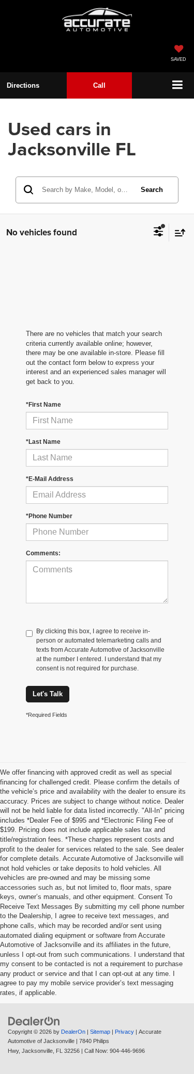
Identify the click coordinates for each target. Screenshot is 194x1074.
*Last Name (43, 441)
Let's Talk (48, 694)
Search (152, 190)
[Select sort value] (177, 232)
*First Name (43, 404)
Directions (23, 85)
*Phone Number (49, 516)
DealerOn (73, 1032)
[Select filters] (158, 232)
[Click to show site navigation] (177, 85)
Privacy (124, 1032)
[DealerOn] (34, 1020)
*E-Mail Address (49, 479)
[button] (99, 85)
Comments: (43, 553)
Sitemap (100, 1032)
